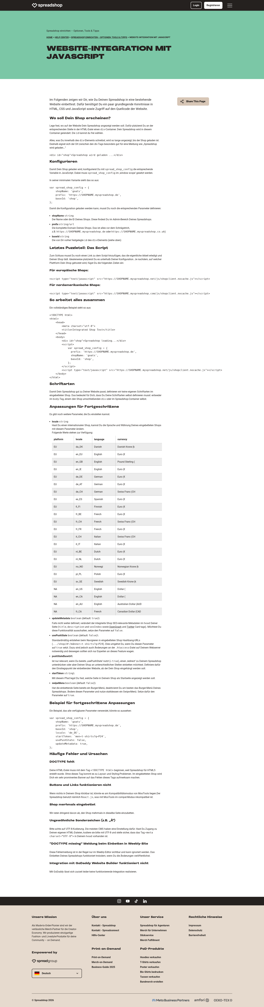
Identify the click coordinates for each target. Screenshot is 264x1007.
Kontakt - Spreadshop (104, 925)
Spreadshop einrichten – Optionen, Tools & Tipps (99, 37)
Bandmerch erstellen (151, 981)
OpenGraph (115, 626)
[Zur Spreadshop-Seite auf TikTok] (136, 901)
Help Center (62, 37)
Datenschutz (195, 930)
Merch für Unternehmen (153, 930)
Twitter (130, 626)
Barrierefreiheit (197, 935)
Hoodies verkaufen (150, 957)
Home (49, 37)
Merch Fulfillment (150, 940)
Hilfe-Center (98, 935)
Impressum (195, 925)
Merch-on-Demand (102, 962)
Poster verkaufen (149, 967)
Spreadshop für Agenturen (154, 925)
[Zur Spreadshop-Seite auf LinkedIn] (145, 901)
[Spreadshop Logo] (47, 5)
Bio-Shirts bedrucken (151, 971)
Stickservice (147, 935)
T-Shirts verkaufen (150, 962)
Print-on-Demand (101, 957)
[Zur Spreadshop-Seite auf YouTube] (127, 901)
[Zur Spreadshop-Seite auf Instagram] (119, 901)
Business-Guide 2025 (103, 967)
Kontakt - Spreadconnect (105, 930)
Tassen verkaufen (150, 976)
